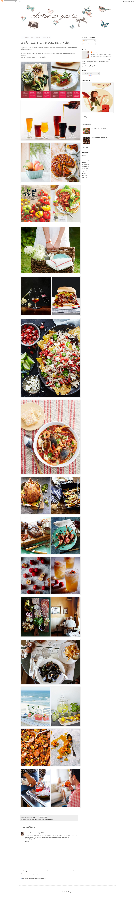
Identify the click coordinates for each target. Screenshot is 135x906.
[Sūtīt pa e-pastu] (40, 817)
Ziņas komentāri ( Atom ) (31, 874)
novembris (85, 166)
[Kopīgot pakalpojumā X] (44, 817)
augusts (84, 171)
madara (27, 833)
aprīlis (83, 155)
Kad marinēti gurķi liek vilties (98, 128)
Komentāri (87, 44)
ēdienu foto (29, 819)
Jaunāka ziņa (24, 871)
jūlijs (83, 173)
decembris (85, 164)
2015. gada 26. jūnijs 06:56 (37, 833)
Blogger (70, 892)
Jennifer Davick (32, 53)
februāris (84, 160)
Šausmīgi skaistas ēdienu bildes (99, 137)
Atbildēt (27, 841)
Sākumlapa (49, 871)
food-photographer (37, 819)
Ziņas (85, 40)
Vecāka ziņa (74, 871)
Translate (94, 76)
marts (83, 158)
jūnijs (83, 175)
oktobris (84, 169)
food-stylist (45, 819)
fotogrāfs (50, 819)
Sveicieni (85, 147)
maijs (83, 177)
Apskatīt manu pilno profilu (89, 66)
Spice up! (94, 52)
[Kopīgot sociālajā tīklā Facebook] (46, 817)
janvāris (84, 162)
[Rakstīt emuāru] (42, 817)
